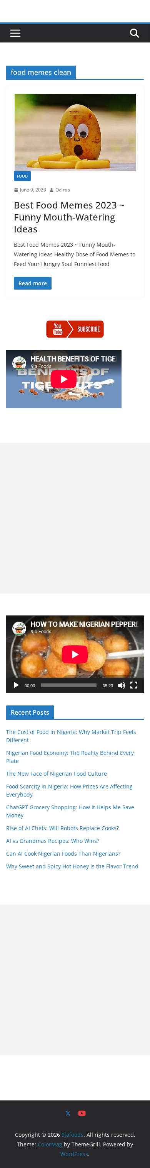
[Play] (16, 685)
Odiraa (62, 189)
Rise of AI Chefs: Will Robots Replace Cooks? (62, 828)
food (22, 176)
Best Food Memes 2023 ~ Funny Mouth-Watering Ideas (69, 216)
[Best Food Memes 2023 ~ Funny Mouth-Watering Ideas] (75, 132)
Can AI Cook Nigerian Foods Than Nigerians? (63, 853)
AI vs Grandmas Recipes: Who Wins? (52, 840)
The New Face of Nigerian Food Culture (56, 773)
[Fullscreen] (134, 685)
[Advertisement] (75, 518)
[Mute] (121, 685)
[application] (75, 654)
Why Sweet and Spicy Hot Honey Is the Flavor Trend (72, 866)
